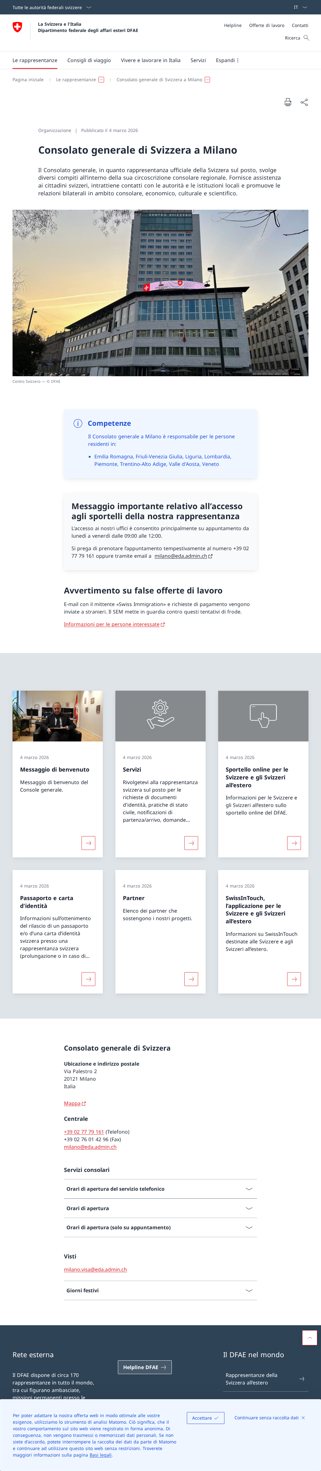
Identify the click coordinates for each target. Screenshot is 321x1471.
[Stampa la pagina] (288, 102)
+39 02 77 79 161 (84, 1131)
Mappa (72, 1103)
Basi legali (101, 1455)
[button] (35, 60)
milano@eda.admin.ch (181, 555)
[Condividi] (304, 102)
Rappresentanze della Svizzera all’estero (251, 1379)
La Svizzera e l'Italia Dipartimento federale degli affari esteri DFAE (88, 27)
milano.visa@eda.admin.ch (95, 1269)
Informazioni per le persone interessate (112, 624)
